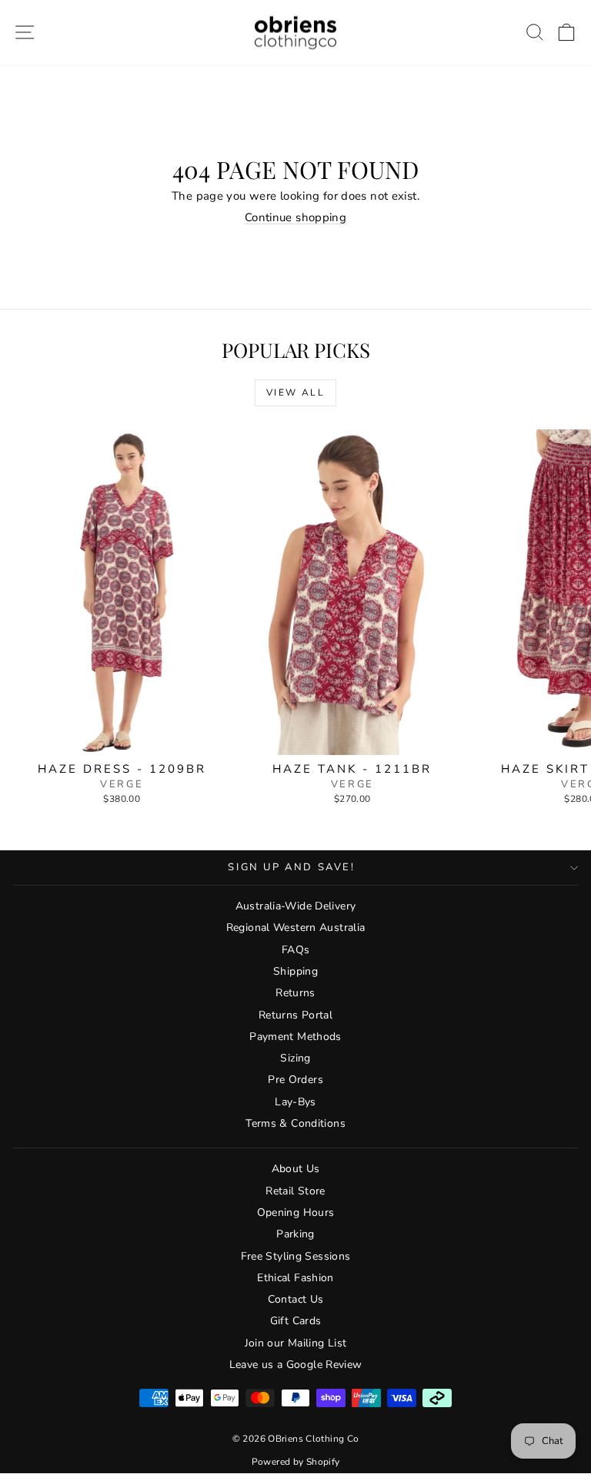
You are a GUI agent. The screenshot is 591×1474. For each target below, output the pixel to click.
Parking (295, 1234)
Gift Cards (296, 1320)
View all (295, 392)
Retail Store (295, 1191)
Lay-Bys (295, 1102)
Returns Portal (295, 1015)
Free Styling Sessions (296, 1256)
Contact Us (296, 1299)
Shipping (295, 971)
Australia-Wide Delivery (295, 906)
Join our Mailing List (296, 1343)
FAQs (296, 949)
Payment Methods (295, 1036)
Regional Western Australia (296, 927)
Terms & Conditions (295, 1123)
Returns (295, 992)
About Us (296, 1168)
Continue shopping (295, 217)
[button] (566, 32)
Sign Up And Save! (291, 867)
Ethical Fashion (295, 1277)
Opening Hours (296, 1212)
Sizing (295, 1058)
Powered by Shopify (296, 1462)
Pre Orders (295, 1079)
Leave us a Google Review (295, 1364)
